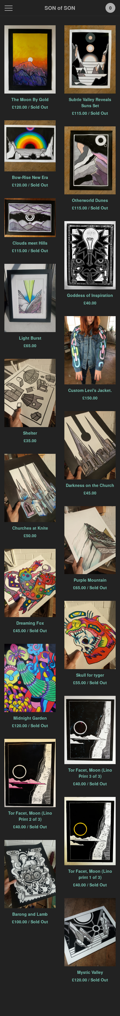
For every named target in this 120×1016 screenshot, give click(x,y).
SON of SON (60, 8)
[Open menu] (10, 8)
